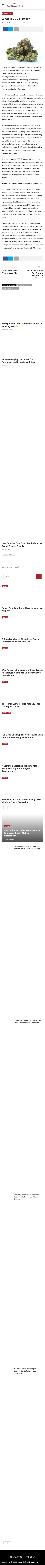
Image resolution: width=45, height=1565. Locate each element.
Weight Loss (7, 713)
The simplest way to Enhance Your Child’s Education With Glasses (26, 1196)
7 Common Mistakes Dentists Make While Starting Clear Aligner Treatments (20, 768)
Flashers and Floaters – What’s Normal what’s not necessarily (27, 847)
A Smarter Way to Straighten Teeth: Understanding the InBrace (20, 640)
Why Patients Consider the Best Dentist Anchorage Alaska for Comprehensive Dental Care (22, 673)
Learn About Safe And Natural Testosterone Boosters (35, 274)
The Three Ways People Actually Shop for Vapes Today (21, 705)
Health (5, 586)
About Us (30, 1557)
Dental (5, 617)
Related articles (9, 285)
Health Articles (7, 13)
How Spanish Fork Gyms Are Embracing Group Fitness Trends (22, 544)
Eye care (7, 826)
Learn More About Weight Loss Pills (10, 271)
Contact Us (16, 1557)
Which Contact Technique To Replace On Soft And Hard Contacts (26, 1371)
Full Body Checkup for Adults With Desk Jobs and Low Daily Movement (22, 736)
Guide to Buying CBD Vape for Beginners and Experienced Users (19, 361)
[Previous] (5, 807)
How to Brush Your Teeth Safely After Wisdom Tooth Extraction (21, 800)
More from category (10, 288)
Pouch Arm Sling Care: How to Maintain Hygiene (22, 609)
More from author (24, 285)
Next (11, 554)
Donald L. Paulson (8, 23)
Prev (5, 554)
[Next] (9, 807)
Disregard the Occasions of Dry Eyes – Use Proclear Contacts (27, 1021)
